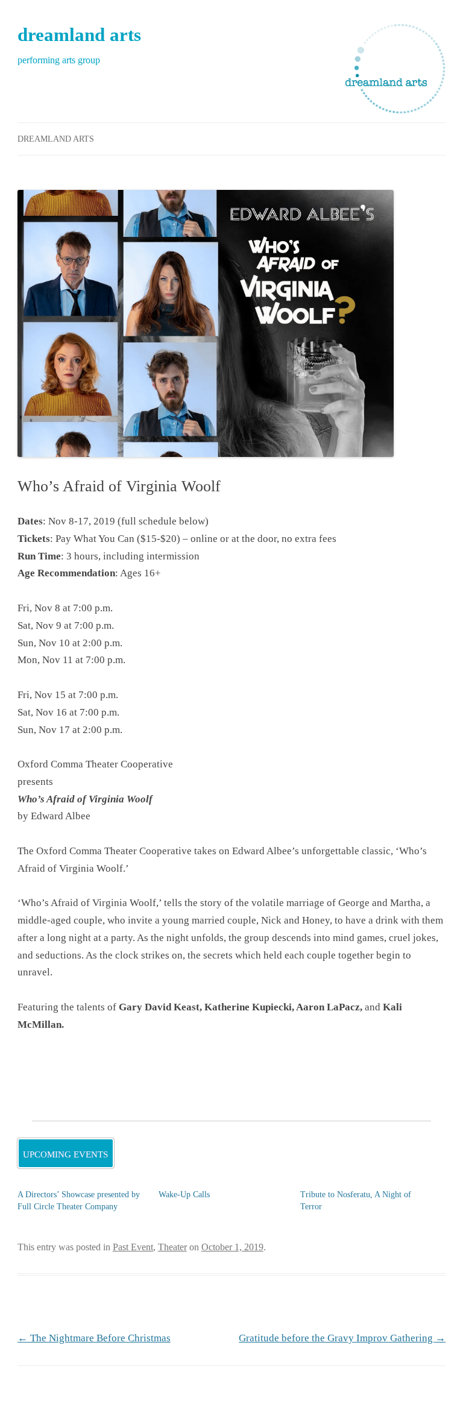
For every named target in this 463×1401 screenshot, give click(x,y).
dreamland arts (79, 34)
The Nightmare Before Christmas (94, 1338)
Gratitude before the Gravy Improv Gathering (342, 1338)
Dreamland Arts (55, 138)
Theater (172, 1247)
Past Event (133, 1247)
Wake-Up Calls (184, 1194)
